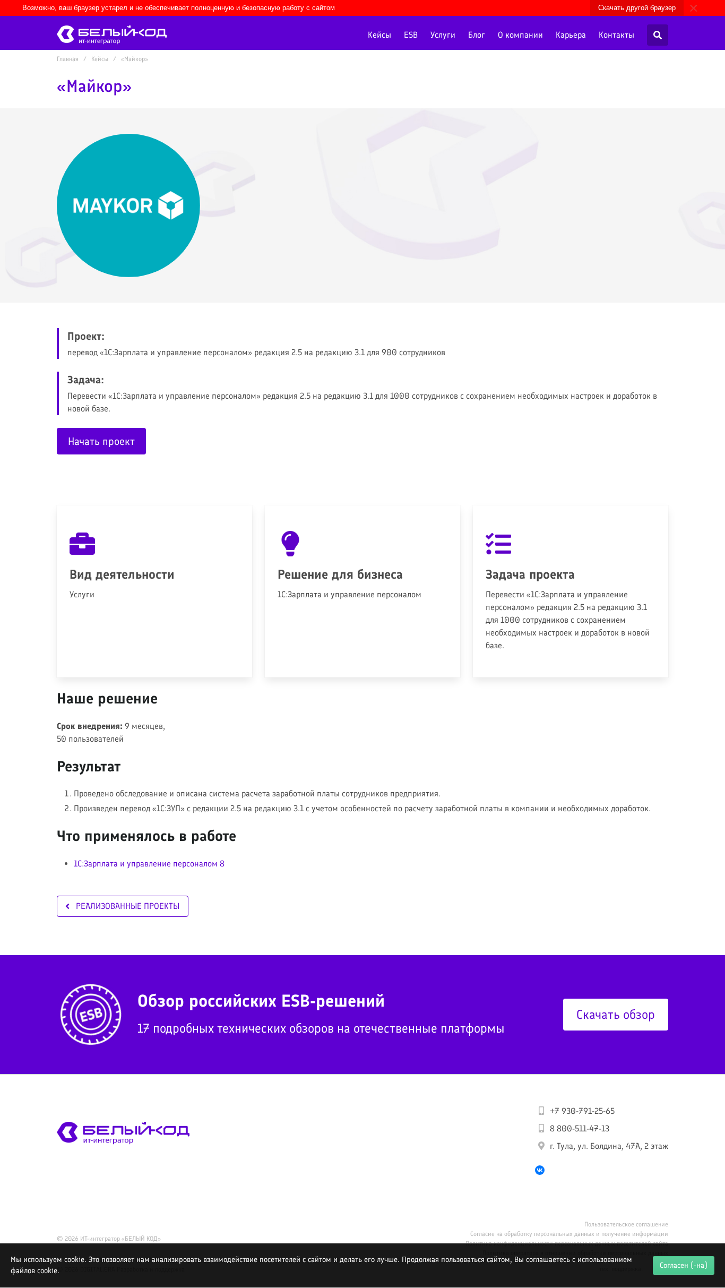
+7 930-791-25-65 (582, 1111)
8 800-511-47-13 (579, 1128)
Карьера (571, 35)
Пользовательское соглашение (626, 1224)
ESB (411, 35)
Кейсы (379, 35)
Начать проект (101, 441)
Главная (68, 59)
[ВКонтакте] (540, 1170)
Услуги (442, 35)
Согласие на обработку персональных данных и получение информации (569, 1234)
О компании (520, 35)
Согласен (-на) (683, 1265)
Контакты (616, 35)
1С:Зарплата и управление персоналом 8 (149, 863)
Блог (476, 35)
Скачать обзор (615, 1014)
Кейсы (99, 59)
